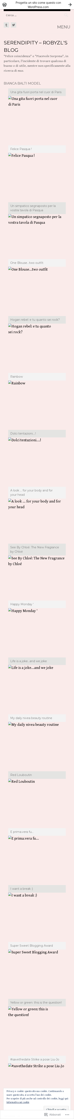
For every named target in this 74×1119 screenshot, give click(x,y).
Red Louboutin (21, 775)
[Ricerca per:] (37, 15)
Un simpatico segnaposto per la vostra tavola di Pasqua (33, 208)
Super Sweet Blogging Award (31, 945)
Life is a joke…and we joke (28, 661)
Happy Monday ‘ (22, 604)
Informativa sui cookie (18, 1102)
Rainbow (16, 376)
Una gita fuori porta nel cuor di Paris (35, 92)
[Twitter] (13, 25)
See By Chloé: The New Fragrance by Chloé (34, 549)
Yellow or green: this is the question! (36, 1002)
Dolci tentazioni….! (23, 433)
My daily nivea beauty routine (31, 718)
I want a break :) (21, 889)
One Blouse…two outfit (26, 263)
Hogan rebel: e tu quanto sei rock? (35, 320)
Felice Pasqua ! (21, 149)
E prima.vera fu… (22, 832)
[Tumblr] (7, 25)
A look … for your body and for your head (31, 493)
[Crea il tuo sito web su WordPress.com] (37, 4)
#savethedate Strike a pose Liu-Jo (34, 1059)
